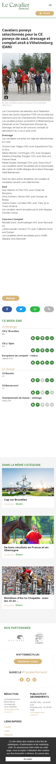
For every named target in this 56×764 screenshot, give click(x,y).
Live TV (52, 338)
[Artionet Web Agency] (16, 638)
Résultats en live (47, 338)
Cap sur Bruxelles (15, 499)
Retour (10, 298)
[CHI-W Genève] (40, 638)
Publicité (8, 735)
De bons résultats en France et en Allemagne (26, 549)
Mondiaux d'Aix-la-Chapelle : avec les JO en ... (26, 599)
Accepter (28, 759)
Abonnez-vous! (28, 661)
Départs (38, 338)
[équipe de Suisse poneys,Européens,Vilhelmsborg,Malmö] (26, 77)
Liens (6, 731)
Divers (19, 504)
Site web (33, 338)
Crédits (7, 727)
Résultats (42, 338)
